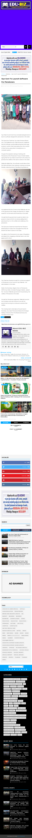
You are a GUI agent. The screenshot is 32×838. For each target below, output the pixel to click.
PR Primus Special (21, 647)
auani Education (8, 611)
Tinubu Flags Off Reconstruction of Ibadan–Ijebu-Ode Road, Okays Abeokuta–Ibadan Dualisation (18, 555)
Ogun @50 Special (8, 640)
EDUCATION (14, 621)
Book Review (19, 611)
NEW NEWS (10, 633)
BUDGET (5, 616)
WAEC (4, 659)
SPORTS (11, 657)
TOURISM (24, 657)
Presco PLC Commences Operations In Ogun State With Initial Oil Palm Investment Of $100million (14, 415)
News (7, 52)
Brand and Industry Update (11, 613)
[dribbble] (17, 669)
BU (22, 613)
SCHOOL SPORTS (18, 652)
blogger (5, 422)
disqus (16, 422)
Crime (23, 618)
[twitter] (7, 669)
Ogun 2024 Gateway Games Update (13, 642)
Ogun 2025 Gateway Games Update (13, 645)
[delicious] (26, 669)
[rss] (19, 669)
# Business (7, 317)
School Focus (24, 650)
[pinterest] (12, 669)
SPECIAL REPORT (19, 654)
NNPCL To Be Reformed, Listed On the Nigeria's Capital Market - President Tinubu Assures (15, 379)
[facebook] (5, 669)
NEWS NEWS (25, 635)
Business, (20, 86)
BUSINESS (18, 616)
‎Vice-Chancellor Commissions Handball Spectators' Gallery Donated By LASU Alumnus (19, 812)
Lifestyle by (13, 625)
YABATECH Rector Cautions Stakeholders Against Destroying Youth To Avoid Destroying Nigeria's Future (19, 542)
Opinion (5, 647)
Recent (5, 530)
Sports (5, 657)
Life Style (20, 623)
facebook (26, 422)
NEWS (4, 635)
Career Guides (14, 618)
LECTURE (12, 623)
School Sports (7, 652)
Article (22, 608)
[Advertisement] (16, 28)
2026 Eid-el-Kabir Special (10, 608)
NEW (4, 633)
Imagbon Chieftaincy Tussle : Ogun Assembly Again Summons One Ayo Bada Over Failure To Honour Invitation (19, 562)
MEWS (24, 630)
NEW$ (16, 633)
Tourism (17, 657)
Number (10, 637)
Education (6, 621)
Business (8, 74)
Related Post (5, 364)
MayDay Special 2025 (9, 630)
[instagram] (24, 669)
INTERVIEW (6, 623)
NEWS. (4, 637)
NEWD (21, 633)
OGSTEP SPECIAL (19, 637)
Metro (19, 630)
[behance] (22, 669)
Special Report (7, 654)
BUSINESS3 (5, 618)
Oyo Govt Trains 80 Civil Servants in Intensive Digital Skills (19, 746)
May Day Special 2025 (9, 628)
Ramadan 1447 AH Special (10, 650)
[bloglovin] (15, 669)
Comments (26, 530)
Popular (16, 530)
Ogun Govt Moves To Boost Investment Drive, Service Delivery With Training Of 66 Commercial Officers (15, 397)
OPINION (11, 647)
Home (2, 74)
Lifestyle (5, 625)
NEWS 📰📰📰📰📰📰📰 (14, 635)
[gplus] (10, 669)
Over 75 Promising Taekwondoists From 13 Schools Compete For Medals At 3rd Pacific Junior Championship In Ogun (19, 794)
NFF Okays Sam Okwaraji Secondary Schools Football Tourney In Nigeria (19, 820)
